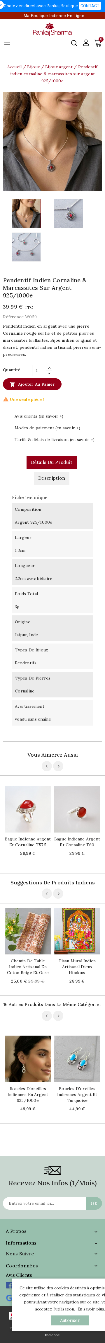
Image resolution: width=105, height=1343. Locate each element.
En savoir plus (91, 1309)
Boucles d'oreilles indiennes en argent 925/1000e (28, 1094)
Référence (13, 316)
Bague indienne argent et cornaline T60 (77, 841)
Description (51, 478)
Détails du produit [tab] (51, 462)
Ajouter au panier (32, 384)
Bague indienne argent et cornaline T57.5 (28, 841)
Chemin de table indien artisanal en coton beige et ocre (28, 966)
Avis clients (19, 1275)
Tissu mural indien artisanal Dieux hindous (77, 966)
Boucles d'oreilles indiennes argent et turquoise (77, 1094)
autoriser (70, 1320)
